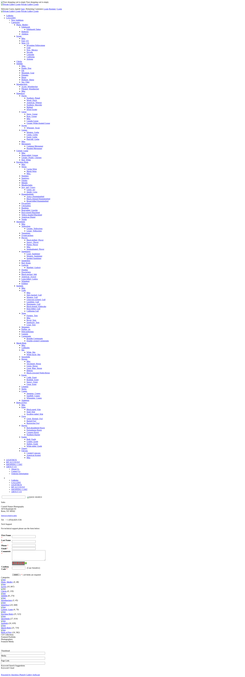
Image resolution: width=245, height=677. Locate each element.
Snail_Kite (31, 412)
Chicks (19, 61)
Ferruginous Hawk (34, 430)
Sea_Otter (25, 82)
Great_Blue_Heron (34, 368)
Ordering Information (19, 474)
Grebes (24, 130)
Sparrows (25, 178)
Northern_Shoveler (34, 105)
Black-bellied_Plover (35, 240)
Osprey (24, 448)
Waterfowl (20, 93)
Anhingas (25, 400)
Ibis (22, 350)
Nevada (30, 52)
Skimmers (25, 327)
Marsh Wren (31, 171)
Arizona (30, 59)
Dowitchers (26, 272)
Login (46, 9)
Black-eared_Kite (34, 409)
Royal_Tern (31, 320)
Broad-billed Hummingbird (37, 201)
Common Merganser (35, 146)
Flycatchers (26, 203)
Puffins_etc (25, 329)
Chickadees (26, 206)
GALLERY (16, 482)
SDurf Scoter (32, 109)
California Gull (33, 311)
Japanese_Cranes (33, 393)
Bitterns (30, 370)
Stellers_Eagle (32, 444)
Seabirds (19, 286)
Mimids (24, 183)
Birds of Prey (21, 403)
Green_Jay (31, 190)
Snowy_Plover (33, 242)
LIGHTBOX (16, 485)
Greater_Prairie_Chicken (31, 157)
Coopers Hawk (33, 432)
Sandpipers (25, 251)
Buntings (25, 208)
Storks (24, 389)
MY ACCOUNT (18, 487)
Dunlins (24, 270)
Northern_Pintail (33, 98)
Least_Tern (31, 325)
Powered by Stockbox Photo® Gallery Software (20, 675)
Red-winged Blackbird (30, 212)
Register (52, 9)
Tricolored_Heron (34, 364)
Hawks (24, 425)
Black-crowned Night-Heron (38, 373)
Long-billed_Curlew (29, 279)
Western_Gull (32, 297)
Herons (24, 359)
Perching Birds (22, 162)
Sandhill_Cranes (33, 396)
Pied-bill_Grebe (33, 139)
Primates (24, 75)
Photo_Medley (22, 25)
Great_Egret (31, 384)
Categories (15, 22)
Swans (24, 125)
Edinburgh (25, 27)
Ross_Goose (32, 116)
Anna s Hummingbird (35, 196)
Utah (28, 48)
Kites (23, 407)
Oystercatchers (27, 235)
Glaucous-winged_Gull (36, 299)
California (31, 57)
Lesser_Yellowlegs (34, 231)
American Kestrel (34, 455)
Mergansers (26, 144)
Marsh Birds (21, 343)
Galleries (14, 480)
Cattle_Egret (32, 377)
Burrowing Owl (33, 423)
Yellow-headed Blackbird (31, 215)
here (23, 9)
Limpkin (24, 387)
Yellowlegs (25, 226)
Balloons (25, 32)
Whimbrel (25, 281)
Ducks (24, 96)
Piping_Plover (32, 245)
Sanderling (25, 261)
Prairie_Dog (26, 68)
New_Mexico (32, 50)
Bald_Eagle (31, 439)
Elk (22, 70)
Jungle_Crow (32, 192)
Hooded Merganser (34, 148)
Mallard (30, 107)
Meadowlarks (26, 185)
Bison (23, 77)
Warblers (25, 176)
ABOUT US (16, 492)
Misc (23, 38)
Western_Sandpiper (34, 256)
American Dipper (28, 217)
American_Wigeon (34, 103)
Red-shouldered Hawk (36, 428)
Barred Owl (31, 421)
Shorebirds (20, 222)
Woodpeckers (21, 84)
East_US (25, 41)
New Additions (17, 20)
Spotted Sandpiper (34, 258)
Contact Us (15, 471)
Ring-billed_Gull (33, 309)
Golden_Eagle (32, 441)
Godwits (24, 265)
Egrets (24, 375)
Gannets (24, 334)
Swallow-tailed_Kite (35, 414)
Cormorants (26, 336)
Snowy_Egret (32, 382)
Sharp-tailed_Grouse (29, 155)
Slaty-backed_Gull (34, 295)
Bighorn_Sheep (27, 80)
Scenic (19, 36)
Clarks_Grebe (32, 135)
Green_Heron (32, 366)
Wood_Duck (32, 100)
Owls (23, 416)
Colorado (30, 54)
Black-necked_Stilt (29, 274)
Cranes (24, 391)
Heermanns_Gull (33, 304)
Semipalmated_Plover (35, 249)
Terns (23, 313)
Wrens (24, 167)
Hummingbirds (27, 194)
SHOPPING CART (19, 489)
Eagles (24, 437)
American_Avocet (28, 277)
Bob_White (26, 160)
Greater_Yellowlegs (34, 228)
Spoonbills (25, 357)
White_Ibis (31, 352)
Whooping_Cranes (34, 398)
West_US (25, 43)
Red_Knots (26, 263)
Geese (23, 112)
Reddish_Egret (33, 380)
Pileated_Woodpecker (30, 89)
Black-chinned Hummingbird (38, 199)
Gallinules (25, 348)
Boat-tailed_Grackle (29, 210)
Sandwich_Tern (33, 322)
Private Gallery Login (30, 4)
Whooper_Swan (33, 128)
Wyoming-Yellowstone (36, 45)
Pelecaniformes (27, 332)
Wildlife (19, 64)
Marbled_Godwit (33, 267)
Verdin (24, 219)
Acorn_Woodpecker (29, 86)
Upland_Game (22, 151)
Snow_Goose (32, 114)
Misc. (23, 66)
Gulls (23, 290)
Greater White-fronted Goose (38, 123)
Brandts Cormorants (35, 338)
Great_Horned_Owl (35, 419)
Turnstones (25, 233)
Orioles (24, 180)
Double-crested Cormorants (38, 341)
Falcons (24, 451)
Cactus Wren (32, 169)
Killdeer (24, 283)
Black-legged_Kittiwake (36, 306)
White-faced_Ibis (33, 354)
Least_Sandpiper (33, 254)
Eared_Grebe (32, 137)
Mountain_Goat (27, 73)
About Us (15, 469)
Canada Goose (32, 121)
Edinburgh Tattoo (34, 29)
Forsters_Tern (32, 316)
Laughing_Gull (33, 302)
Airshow (24, 34)
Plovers (24, 238)
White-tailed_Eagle (34, 446)
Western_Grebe (33, 132)
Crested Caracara (33, 453)
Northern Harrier (33, 435)
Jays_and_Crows (28, 187)
